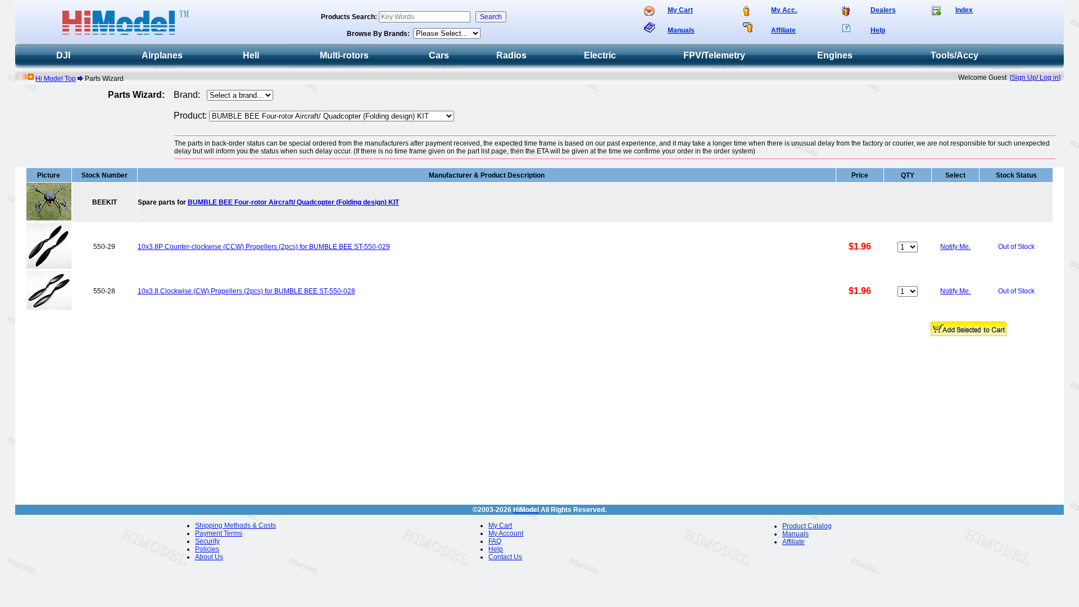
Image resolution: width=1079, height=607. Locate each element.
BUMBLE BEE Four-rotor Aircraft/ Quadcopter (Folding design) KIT (293, 202)
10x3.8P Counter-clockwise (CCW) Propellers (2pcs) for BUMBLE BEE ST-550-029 (264, 247)
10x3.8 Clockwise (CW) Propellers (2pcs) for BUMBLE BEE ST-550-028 (246, 291)
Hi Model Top (55, 79)
